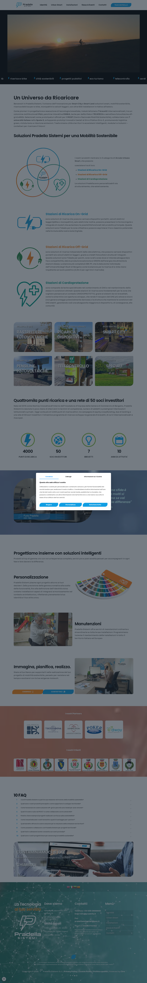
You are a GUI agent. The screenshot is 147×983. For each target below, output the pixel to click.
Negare (49, 505)
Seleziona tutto (95, 505)
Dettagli (68, 477)
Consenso (49, 477)
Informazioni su (93, 477)
